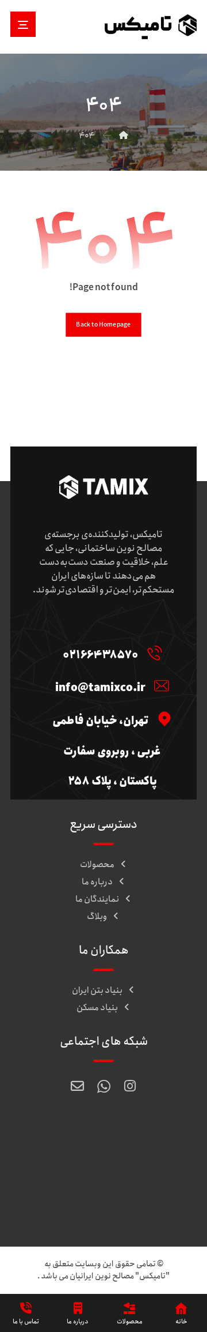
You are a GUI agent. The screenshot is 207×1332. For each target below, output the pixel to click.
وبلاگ (97, 917)
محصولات (97, 865)
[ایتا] (77, 1086)
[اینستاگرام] (130, 1086)
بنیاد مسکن (97, 1008)
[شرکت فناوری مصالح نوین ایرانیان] (151, 26)
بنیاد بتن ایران (97, 990)
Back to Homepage (103, 324)
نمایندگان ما (97, 899)
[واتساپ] (103, 1086)
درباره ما (97, 882)
